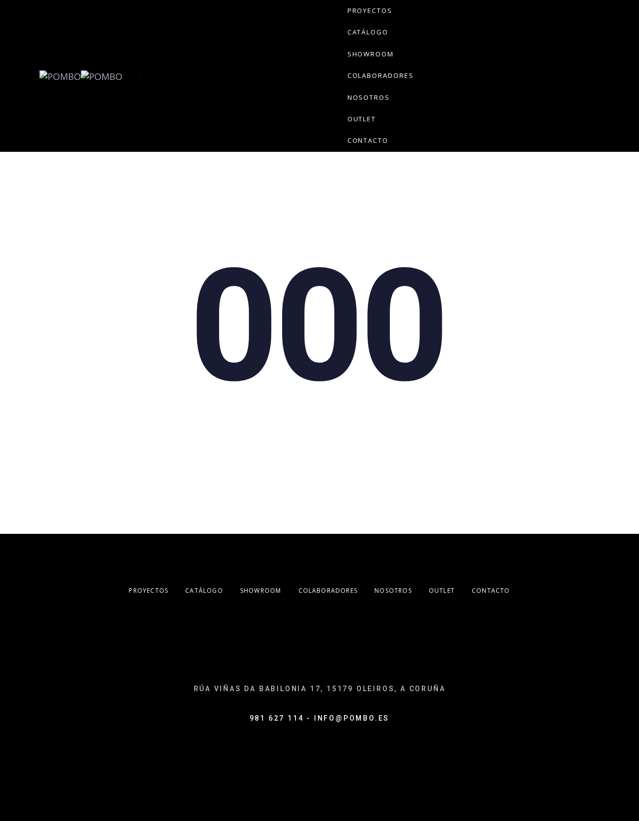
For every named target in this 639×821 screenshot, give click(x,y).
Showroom (261, 590)
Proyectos (148, 590)
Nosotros (393, 590)
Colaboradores (328, 590)
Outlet (442, 590)
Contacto (491, 590)
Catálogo (204, 590)
